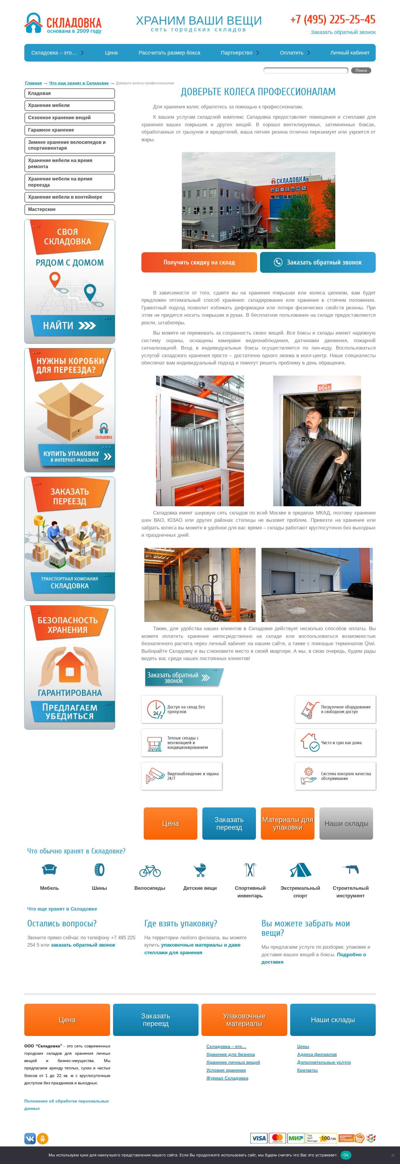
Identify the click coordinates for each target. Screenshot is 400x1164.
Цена (111, 53)
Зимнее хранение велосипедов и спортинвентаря (67, 145)
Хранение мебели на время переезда (60, 182)
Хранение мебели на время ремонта (60, 163)
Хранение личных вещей (233, 1062)
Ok (346, 1155)
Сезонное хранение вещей (59, 117)
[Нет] (393, 1155)
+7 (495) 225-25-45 (333, 19)
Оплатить (291, 53)
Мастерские (42, 209)
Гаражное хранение (51, 129)
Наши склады (346, 823)
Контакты (307, 1070)
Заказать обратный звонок (343, 32)
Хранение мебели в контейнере (65, 197)
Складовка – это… (54, 53)
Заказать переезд (155, 1019)
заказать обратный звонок (83, 945)
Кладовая (39, 93)
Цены (303, 1046)
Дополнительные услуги (324, 1062)
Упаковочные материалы (244, 1019)
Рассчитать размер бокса (169, 53)
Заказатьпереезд (229, 823)
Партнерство (236, 53)
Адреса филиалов (317, 1054)
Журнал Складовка (227, 1078)
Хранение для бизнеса (230, 1054)
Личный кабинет (350, 53)
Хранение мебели (49, 105)
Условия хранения (226, 1070)
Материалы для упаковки (287, 823)
